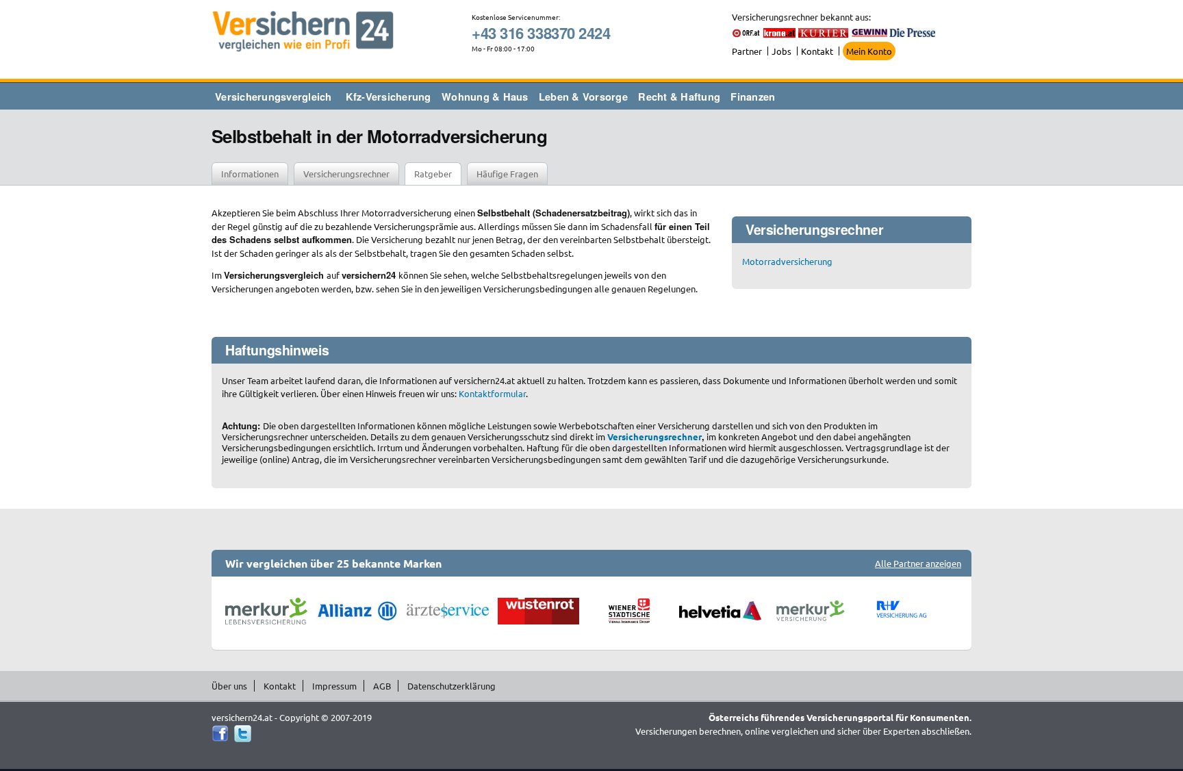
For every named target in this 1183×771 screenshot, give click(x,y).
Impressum (334, 686)
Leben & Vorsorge (583, 96)
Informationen (250, 173)
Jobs (781, 51)
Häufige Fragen (507, 173)
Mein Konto (869, 51)
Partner (747, 51)
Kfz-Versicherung (388, 96)
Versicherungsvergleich (273, 96)
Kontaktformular (492, 393)
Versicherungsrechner (346, 173)
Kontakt (817, 51)
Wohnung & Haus (485, 96)
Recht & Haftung (679, 96)
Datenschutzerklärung (451, 686)
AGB (382, 686)
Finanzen (752, 96)
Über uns (229, 686)
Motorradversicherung (787, 261)
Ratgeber (433, 173)
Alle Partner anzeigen (918, 563)
